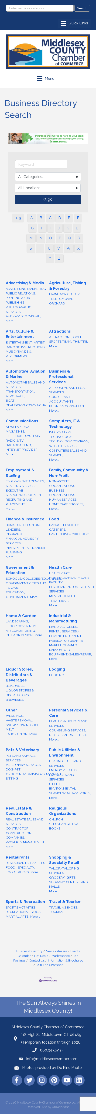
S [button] (31, 248)
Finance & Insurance (25, 519)
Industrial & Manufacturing (63, 618)
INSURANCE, (15, 534)
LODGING (56, 675)
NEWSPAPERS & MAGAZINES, (18, 429)
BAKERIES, (38, 863)
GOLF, (77, 337)
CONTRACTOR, (17, 828)
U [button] (49, 248)
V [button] (58, 248)
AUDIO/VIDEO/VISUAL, (23, 316)
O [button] (50, 238)
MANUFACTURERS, (63, 626)
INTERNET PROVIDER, (22, 449)
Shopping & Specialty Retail (64, 860)
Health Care (60, 567)
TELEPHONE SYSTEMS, (23, 436)
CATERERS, (57, 529)
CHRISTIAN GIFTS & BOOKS (64, 826)
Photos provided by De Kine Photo (52, 1067)
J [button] (59, 228)
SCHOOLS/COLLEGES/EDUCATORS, (34, 578)
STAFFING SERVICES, (21, 486)
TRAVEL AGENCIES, (63, 907)
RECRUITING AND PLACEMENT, (19, 502)
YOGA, (36, 912)
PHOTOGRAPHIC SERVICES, (18, 309)
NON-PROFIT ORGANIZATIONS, (62, 483)
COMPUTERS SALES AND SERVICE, (68, 453)
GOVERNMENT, (17, 597)
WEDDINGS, (15, 715)
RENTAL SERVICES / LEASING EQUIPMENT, (65, 633)
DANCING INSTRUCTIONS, (25, 347)
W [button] (69, 248)
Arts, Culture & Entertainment (20, 334)
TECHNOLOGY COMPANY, (69, 441)
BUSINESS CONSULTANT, (67, 406)
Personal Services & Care (68, 713)
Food (54, 519)
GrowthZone (60, 1107)
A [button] (31, 218)
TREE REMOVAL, (61, 299)
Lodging (57, 669)
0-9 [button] (18, 218)
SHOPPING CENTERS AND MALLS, (68, 884)
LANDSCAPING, (17, 621)
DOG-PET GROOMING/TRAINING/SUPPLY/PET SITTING (34, 773)
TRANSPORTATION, (20, 391)
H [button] (42, 228)
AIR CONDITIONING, (21, 630)
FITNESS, (81, 735)
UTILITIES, (56, 784)
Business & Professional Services (61, 376)
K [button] (67, 228)
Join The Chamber (49, 965)
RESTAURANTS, (17, 863)
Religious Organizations (62, 811)
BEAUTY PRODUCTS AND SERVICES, (68, 723)
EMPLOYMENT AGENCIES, (25, 481)
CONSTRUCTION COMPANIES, (18, 835)
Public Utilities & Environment (64, 752)
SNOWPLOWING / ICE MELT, (22, 727)
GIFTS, (71, 877)
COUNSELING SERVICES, (67, 730)
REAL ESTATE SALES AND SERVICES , (25, 821)
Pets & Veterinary (22, 750)
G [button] (32, 228)
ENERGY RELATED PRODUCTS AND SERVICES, (63, 774)
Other (11, 710)
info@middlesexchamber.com (51, 1059)
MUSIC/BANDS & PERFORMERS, (18, 354)
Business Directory (29, 951)
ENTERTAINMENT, (19, 342)
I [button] (50, 228)
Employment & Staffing (20, 473)
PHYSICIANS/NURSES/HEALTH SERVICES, (72, 589)
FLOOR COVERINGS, (21, 626)
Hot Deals (41, 956)
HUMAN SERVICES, (63, 499)
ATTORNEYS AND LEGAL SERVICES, (67, 390)
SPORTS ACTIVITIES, (21, 907)
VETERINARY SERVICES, (23, 765)
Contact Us (37, 960)
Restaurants (17, 857)
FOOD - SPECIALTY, (20, 867)
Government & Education (20, 570)
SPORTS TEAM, (60, 341)
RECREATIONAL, (18, 912)
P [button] (60, 238)
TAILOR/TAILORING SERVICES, (64, 870)
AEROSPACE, (15, 396)
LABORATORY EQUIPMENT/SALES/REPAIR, (70, 652)
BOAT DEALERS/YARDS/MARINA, (26, 403)
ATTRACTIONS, (60, 337)
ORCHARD (57, 303)
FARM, (53, 294)
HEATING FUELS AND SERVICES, (65, 763)
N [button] (40, 238)
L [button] (77, 228)
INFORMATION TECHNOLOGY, (60, 434)
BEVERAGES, (15, 686)
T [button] (40, 248)
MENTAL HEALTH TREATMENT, (62, 598)
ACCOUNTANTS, (61, 401)
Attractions (60, 331)
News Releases (56, 951)
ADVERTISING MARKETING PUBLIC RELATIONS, (26, 291)
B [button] (41, 218)
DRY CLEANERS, (61, 735)
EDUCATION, (15, 592)
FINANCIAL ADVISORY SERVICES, (22, 541)
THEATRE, (80, 341)
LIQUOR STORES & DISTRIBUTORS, (20, 692)
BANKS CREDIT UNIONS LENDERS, (23, 527)
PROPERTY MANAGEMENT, (26, 842)
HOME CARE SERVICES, (66, 504)
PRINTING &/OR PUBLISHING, (18, 300)
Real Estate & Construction (19, 811)
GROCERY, (57, 877)
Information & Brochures (65, 960)
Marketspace (60, 956)
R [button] (79, 238)
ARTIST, (39, 342)
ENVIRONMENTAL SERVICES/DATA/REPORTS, (70, 791)
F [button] (78, 218)
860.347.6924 (52, 1050)
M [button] (31, 238)
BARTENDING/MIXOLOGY (69, 534)
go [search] (50, 199)
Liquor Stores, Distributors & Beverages (19, 674)
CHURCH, (56, 819)
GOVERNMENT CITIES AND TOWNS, (26, 585)
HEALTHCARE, (59, 573)
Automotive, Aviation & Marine (25, 374)
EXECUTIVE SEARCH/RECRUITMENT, (24, 493)
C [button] (50, 218)
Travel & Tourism (65, 901)
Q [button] (69, 238)
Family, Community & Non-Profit (69, 473)
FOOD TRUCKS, (17, 872)
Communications (22, 421)
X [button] (78, 248)
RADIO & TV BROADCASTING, (19, 443)
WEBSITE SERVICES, (64, 446)
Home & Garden (21, 616)
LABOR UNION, (17, 734)
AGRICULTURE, (71, 294)
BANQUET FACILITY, (64, 525)
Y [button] (50, 258)
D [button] (59, 218)
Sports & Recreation (25, 901)
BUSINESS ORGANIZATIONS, (62, 493)
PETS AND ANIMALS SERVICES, (20, 758)
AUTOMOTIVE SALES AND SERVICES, (25, 384)
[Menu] (74, 23)
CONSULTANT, (60, 397)
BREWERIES (15, 699)
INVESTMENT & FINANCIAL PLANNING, (26, 550)
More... (10, 321)
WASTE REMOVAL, (19, 720)
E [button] (69, 218)
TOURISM (56, 912)
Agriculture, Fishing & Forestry (67, 286)
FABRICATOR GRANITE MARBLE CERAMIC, (66, 643)
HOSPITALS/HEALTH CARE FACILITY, (69, 580)
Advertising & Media (25, 283)
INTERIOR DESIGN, (19, 635)
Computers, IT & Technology (64, 424)
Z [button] (59, 258)
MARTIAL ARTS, (17, 916)
